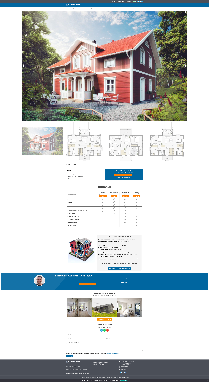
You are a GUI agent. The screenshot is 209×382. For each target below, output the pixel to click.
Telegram (140, 1)
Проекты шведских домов (86, 8)
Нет (125, 380)
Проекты (71, 8)
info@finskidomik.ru (131, 367)
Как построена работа (97, 363)
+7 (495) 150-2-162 (128, 1)
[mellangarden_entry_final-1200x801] (104, 66)
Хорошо (121, 380)
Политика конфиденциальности (99, 364)
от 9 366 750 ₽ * (103, 196)
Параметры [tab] (69, 170)
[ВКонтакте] (125, 372)
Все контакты (123, 369)
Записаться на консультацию (88, 284)
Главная (67, 8)
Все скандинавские (77, 8)
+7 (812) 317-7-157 (118, 1)
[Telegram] (121, 372)
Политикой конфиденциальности (112, 353)
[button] (110, 5)
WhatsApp (127, 364)
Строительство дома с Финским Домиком (100, 362)
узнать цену (114, 196)
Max (135, 1)
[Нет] (207, 380)
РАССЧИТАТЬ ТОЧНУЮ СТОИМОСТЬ (123, 175)
